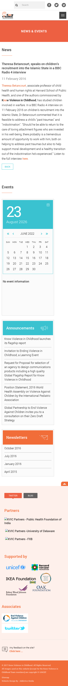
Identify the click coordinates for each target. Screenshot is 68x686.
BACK (7, 166)
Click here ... (16, 651)
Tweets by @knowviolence (16, 501)
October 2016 (12, 448)
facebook (49, 5)
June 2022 (27, 233)
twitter (56, 5)
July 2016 (10, 456)
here (25, 158)
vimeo (64, 5)
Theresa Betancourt (14, 85)
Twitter (13, 495)
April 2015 (10, 471)
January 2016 (12, 464)
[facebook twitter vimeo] (57, 5)
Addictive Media (27, 681)
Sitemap (5, 677)
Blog (30, 495)
